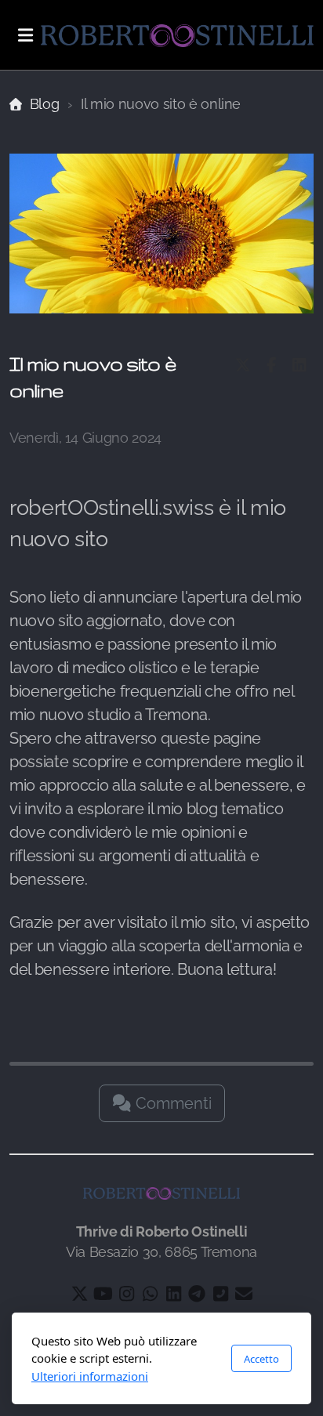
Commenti (172, 1103)
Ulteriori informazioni (89, 1376)
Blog (44, 104)
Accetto (261, 1359)
